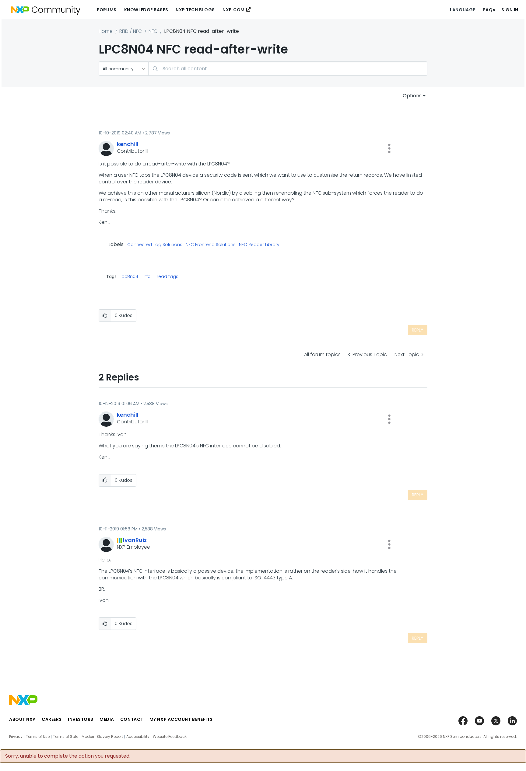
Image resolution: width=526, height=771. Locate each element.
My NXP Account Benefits (181, 719)
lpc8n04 (129, 276)
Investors (80, 719)
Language (462, 10)
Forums (106, 10)
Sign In (509, 10)
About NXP (22, 719)
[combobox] (287, 68)
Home (106, 31)
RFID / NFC (130, 31)
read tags (167, 276)
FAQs (489, 10)
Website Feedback (170, 736)
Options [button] (412, 95)
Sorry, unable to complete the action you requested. (67, 756)
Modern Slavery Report (102, 736)
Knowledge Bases (146, 10)
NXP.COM (234, 10)
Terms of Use (38, 736)
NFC (153, 31)
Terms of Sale (65, 736)
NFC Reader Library (259, 245)
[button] (389, 148)
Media (107, 719)
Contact (131, 719)
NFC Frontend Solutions (211, 245)
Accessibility (137, 736)
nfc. (147, 276)
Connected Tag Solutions (154, 245)
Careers (52, 719)
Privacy (16, 736)
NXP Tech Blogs (195, 10)
